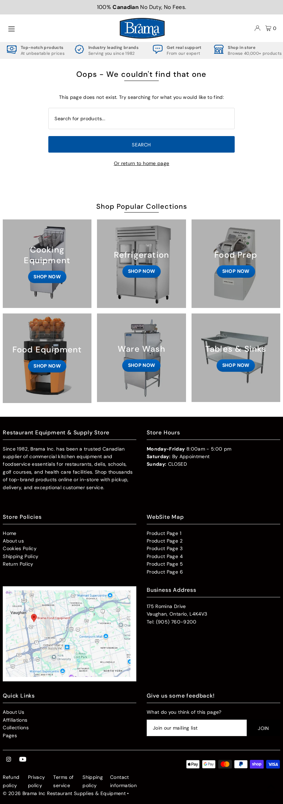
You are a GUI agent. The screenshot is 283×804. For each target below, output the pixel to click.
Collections (16, 727)
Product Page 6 (165, 572)
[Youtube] (22, 759)
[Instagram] (8, 759)
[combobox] (141, 118)
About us (13, 541)
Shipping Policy (20, 556)
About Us (13, 712)
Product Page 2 (165, 541)
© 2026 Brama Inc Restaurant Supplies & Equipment (64, 793)
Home (9, 533)
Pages (10, 735)
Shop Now (47, 277)
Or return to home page (141, 163)
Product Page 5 (165, 564)
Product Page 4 (165, 556)
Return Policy (18, 564)
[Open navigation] (60, 28)
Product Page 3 (165, 548)
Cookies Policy (20, 548)
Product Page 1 (164, 533)
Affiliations (15, 720)
